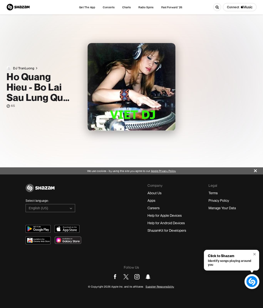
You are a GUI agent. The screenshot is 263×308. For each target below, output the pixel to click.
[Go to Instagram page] (137, 276)
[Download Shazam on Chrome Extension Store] (38, 240)
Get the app (87, 7)
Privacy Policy (219, 200)
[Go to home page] (40, 190)
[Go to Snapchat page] (148, 276)
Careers (153, 208)
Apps (151, 200)
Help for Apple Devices (164, 215)
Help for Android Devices (166, 223)
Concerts (109, 7)
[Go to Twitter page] (126, 276)
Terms (213, 193)
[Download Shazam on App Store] (67, 229)
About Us (154, 193)
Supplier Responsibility (160, 286)
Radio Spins (146, 7)
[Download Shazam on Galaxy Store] (67, 240)
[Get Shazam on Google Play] (38, 229)
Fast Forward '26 (171, 7)
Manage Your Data (222, 208)
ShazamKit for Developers (166, 230)
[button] (254, 255)
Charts (126, 7)
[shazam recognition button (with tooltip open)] (252, 281)
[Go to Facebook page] (115, 276)
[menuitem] (87, 7)
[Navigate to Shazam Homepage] (18, 7)
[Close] (258, 169)
